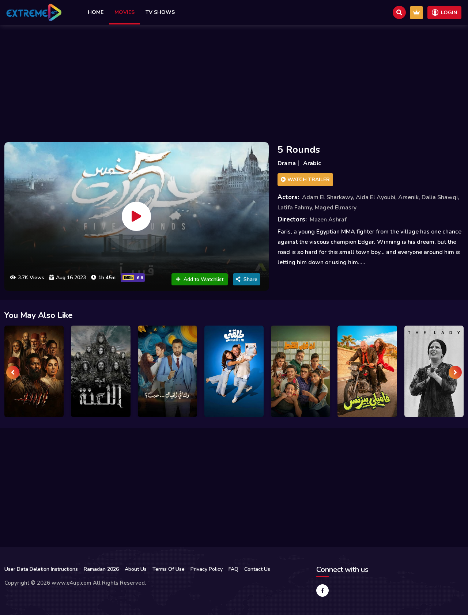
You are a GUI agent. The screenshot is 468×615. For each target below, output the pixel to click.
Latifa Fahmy (295, 208)
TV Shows (160, 12)
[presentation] (12, 372)
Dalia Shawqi (440, 197)
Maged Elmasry (335, 208)
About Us (136, 569)
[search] (399, 12)
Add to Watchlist (203, 279)
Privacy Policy (206, 569)
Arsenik (408, 197)
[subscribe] (416, 12)
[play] (136, 216)
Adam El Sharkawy (327, 197)
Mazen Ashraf (328, 220)
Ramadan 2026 (101, 569)
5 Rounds (299, 149)
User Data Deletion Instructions (41, 569)
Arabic (312, 163)
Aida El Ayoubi (375, 197)
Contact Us (257, 569)
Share (250, 279)
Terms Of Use (168, 569)
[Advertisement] (234, 81)
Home (95, 12)
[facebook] (322, 590)
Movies (124, 12)
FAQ (233, 569)
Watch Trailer (308, 179)
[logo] (33, 12)
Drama (287, 163)
